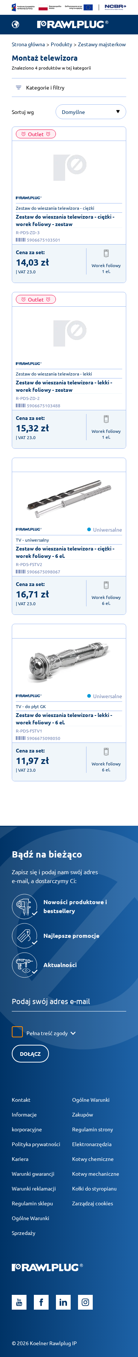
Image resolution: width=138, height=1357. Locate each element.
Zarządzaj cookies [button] (92, 1203)
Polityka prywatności (36, 1144)
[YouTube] (19, 1302)
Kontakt (21, 1099)
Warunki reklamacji (34, 1188)
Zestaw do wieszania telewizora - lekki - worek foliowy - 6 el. (64, 718)
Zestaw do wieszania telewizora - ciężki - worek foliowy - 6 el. (65, 552)
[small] (69, 167)
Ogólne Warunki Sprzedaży (30, 1225)
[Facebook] (41, 1302)
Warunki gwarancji (33, 1173)
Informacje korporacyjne (27, 1121)
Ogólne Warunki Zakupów (91, 1107)
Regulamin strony (92, 1129)
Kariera (20, 1158)
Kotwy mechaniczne (95, 1173)
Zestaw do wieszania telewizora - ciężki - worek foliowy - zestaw (65, 220)
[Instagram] (85, 1302)
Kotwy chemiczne (93, 1158)
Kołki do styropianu (94, 1188)
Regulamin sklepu (32, 1203)
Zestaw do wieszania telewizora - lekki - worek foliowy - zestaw (64, 386)
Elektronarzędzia (92, 1144)
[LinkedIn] (63, 1302)
